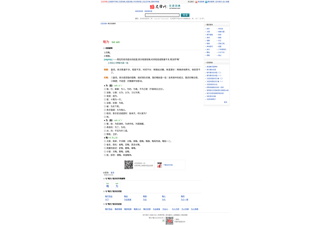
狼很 (208, 44)
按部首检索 (148, 11)
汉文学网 (104, 2)
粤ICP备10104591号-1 (157, 218)
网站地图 (184, 215)
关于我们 (146, 215)
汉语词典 (122, 2)
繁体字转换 (155, 2)
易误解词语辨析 (212, 67)
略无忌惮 (147, 209)
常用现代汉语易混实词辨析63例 (218, 90)
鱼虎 (219, 35)
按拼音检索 (139, 11)
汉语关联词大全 (212, 84)
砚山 (219, 55)
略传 (183, 196)
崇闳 (208, 38)
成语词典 (129, 2)
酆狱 (208, 52)
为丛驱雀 (127, 199)
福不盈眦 (210, 35)
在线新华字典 (113, 2)
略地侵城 (118, 209)
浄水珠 (220, 29)
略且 (126, 196)
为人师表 (194, 209)
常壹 (219, 46)
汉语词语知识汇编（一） (215, 81)
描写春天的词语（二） (214, 73)
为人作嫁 (185, 209)
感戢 (208, 55)
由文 (208, 49)
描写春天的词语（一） (214, 76)
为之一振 (184, 199)
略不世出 (108, 196)
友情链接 (177, 215)
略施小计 (137, 209)
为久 (164, 199)
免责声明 (161, 215)
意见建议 (169, 215)
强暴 (208, 41)
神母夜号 (210, 46)
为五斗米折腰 (167, 209)
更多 (112, 173)
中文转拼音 (137, 2)
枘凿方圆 (221, 32)
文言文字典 (146, 2)
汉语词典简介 (211, 99)
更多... (226, 102)
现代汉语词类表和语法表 (215, 93)
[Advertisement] (148, 31)
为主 (145, 199)
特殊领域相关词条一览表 (215, 87)
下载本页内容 (168, 165)
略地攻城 (127, 209)
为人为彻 (175, 209)
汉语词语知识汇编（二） (215, 79)
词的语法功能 (211, 96)
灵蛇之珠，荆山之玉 (225, 44)
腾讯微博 (211, 2)
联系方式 (153, 215)
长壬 (219, 41)
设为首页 (219, 2)
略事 (145, 196)
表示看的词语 (211, 70)
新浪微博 (201, 2)
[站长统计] (164, 221)
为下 (107, 199)
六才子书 (221, 52)
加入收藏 (226, 2)
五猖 (208, 32)
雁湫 (219, 38)
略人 (164, 196)
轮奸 (208, 29)
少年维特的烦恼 (223, 49)
